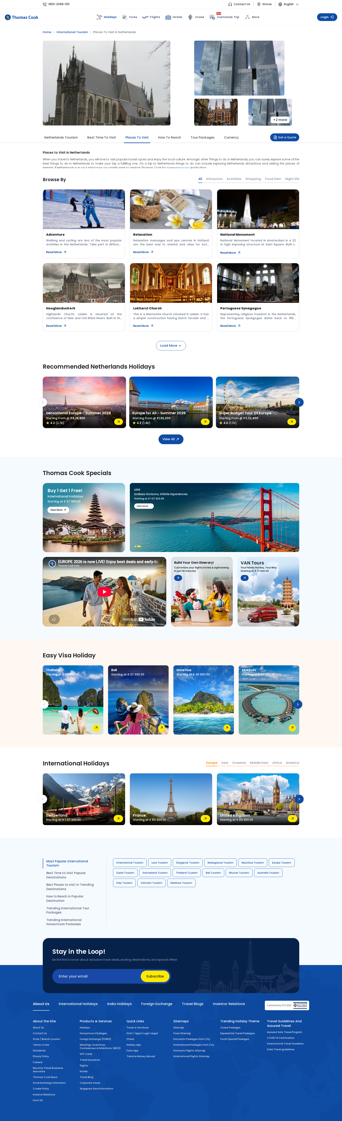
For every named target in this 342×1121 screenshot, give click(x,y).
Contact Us (242, 4)
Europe (211, 763)
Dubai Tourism (125, 872)
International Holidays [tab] (78, 1003)
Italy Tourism (124, 883)
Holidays (85, 1027)
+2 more (280, 120)
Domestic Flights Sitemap (189, 1050)
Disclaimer (39, 1050)
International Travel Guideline (285, 1043)
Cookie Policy (41, 1088)
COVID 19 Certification (280, 1038)
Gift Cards (86, 1054)
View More (56, 510)
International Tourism (129, 862)
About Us (38, 1027)
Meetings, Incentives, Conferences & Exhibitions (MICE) (100, 1046)
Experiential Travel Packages (237, 1033)
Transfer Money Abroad (140, 1056)
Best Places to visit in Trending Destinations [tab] (70, 887)
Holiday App (133, 1044)
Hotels (177, 17)
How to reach (169, 137)
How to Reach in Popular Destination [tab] (65, 898)
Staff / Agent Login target (142, 1033)
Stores (267, 4)
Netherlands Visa (179, 167)
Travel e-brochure (137, 1027)
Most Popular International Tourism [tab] (67, 863)
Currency (231, 137)
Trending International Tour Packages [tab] (67, 910)
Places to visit (137, 137)
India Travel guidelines (280, 1049)
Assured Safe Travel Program (284, 1032)
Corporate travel (90, 1083)
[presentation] (42, 402)
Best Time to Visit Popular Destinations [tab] (66, 875)
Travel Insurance (90, 1060)
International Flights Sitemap (191, 1056)
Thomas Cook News (45, 1077)
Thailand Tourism (187, 872)
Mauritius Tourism (253, 862)
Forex (133, 17)
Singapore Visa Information (96, 1088)
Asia (224, 763)
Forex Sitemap (182, 1033)
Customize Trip (228, 16)
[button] (135, 546)
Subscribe (155, 976)
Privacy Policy (41, 1056)
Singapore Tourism (187, 862)
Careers (38, 1062)
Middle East (259, 763)
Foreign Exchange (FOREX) (95, 1039)
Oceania (239, 763)
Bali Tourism (213, 872)
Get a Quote (287, 137)
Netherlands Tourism (61, 137)
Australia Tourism (268, 872)
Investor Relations (44, 1094)
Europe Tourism (281, 862)
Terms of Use (41, 1044)
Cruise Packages (230, 1027)
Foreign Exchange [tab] (156, 1003)
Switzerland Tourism (155, 872)
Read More (54, 252)
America (292, 763)
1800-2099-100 (58, 4)
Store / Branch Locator (46, 1039)
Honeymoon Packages (93, 1033)
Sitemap (178, 1027)
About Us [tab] (41, 1003)
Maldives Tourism (181, 883)
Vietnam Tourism (151, 883)
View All (168, 439)
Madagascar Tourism (221, 862)
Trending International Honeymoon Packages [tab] (64, 922)
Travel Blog (86, 1077)
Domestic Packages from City (191, 1039)
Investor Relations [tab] (229, 1003)
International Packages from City (193, 1044)
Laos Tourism (160, 862)
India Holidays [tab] (119, 1003)
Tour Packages (203, 137)
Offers (130, 1039)
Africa (277, 763)
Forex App (132, 1050)
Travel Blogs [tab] (192, 1003)
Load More (168, 345)
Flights (155, 17)
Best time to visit (101, 137)
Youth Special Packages (234, 1039)
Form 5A (38, 1100)
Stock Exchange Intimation (49, 1083)
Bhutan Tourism (239, 872)
